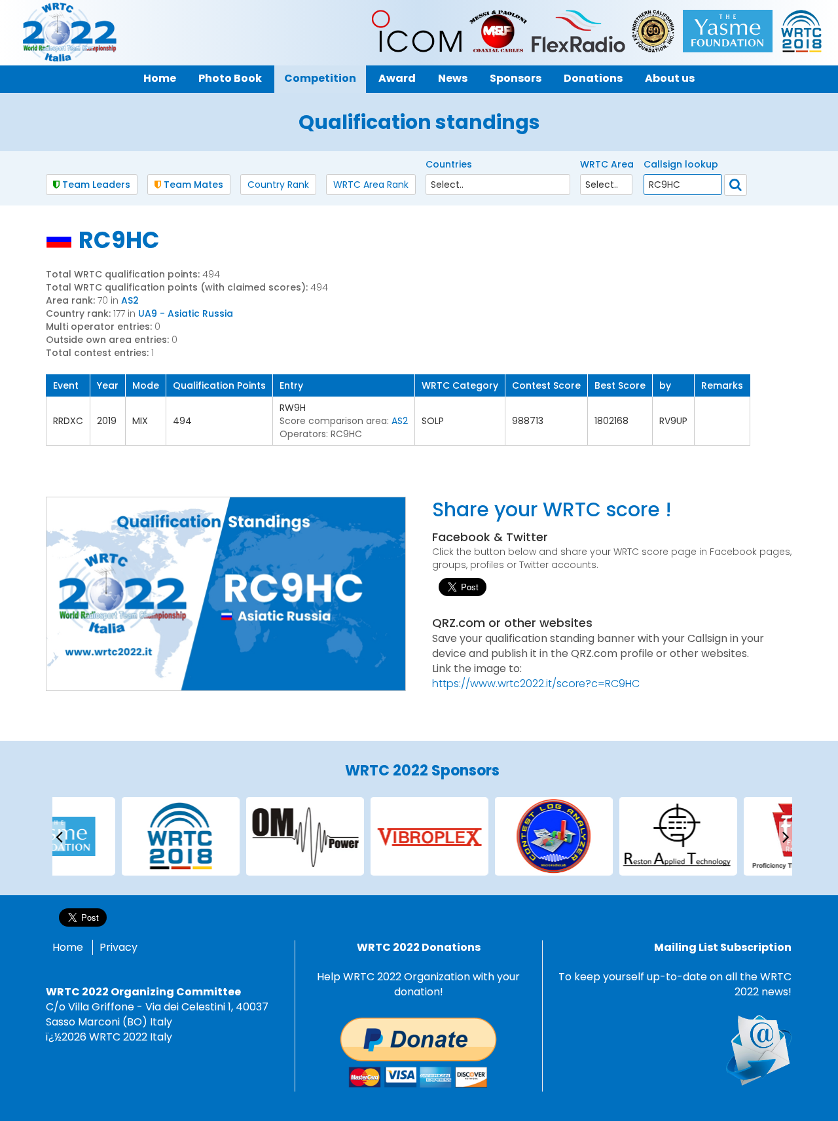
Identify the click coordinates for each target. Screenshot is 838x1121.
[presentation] (58, 836)
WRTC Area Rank (371, 184)
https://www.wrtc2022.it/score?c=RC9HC (536, 683)
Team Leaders (95, 184)
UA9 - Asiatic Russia (185, 313)
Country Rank (278, 184)
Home (67, 947)
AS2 (130, 300)
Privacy (118, 947)
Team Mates (192, 184)
